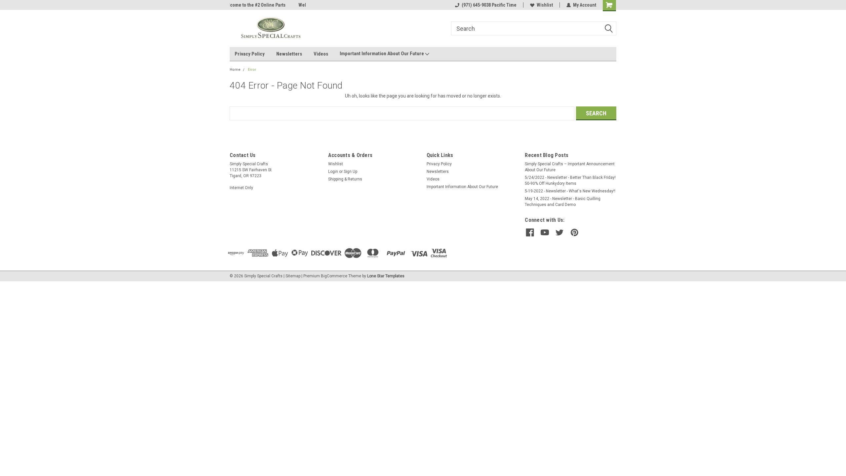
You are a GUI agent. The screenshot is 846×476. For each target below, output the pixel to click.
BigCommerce (334, 276)
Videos (321, 54)
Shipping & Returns (345, 179)
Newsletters (289, 54)
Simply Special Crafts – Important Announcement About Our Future (570, 167)
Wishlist (545, 5)
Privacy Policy (250, 54)
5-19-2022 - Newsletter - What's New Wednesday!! (570, 191)
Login (333, 171)
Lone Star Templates (385, 276)
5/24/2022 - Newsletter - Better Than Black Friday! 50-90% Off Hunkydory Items (570, 180)
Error (252, 69)
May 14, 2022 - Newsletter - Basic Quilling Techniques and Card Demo (562, 201)
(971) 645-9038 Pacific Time (489, 5)
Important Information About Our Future (382, 54)
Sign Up (350, 171)
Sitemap (293, 276)
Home (235, 69)
